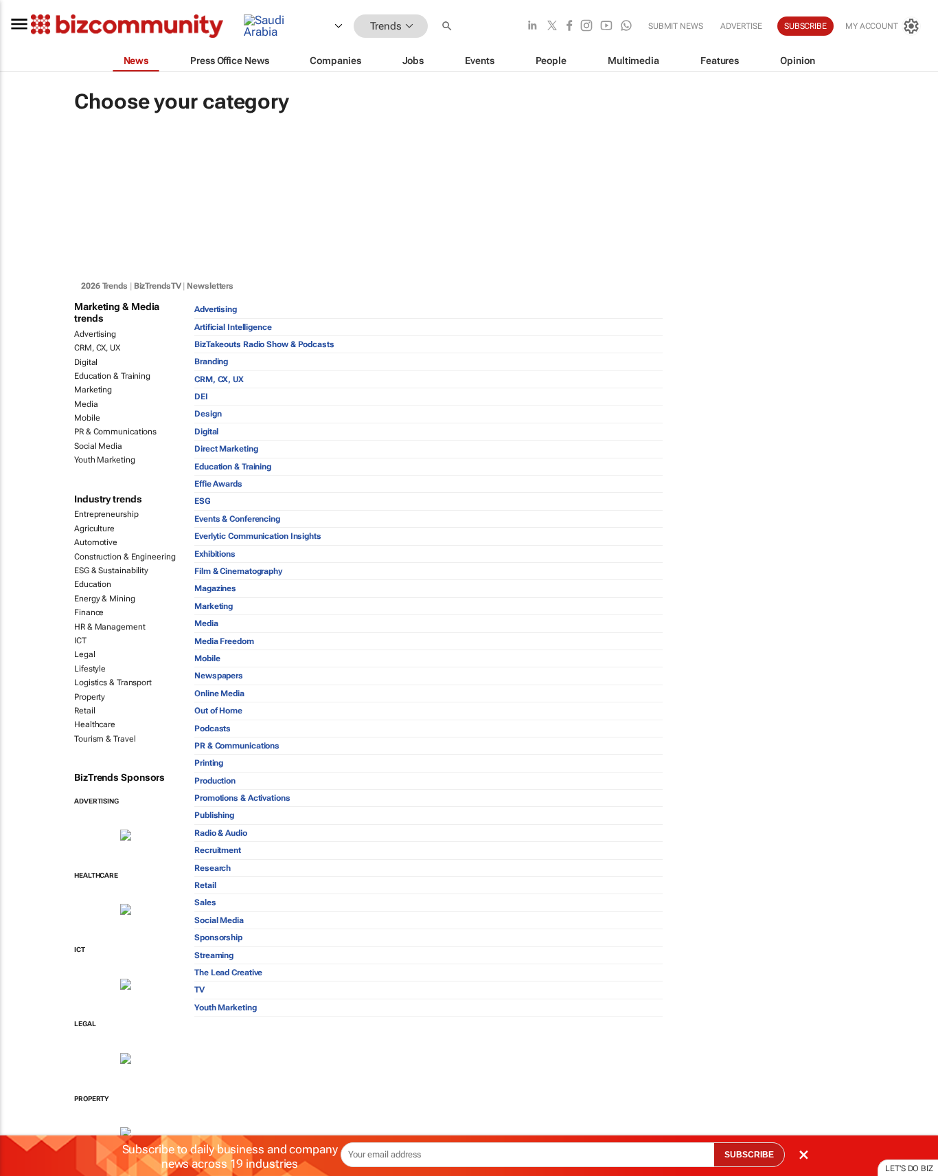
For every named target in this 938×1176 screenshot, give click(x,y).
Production (215, 781)
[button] (448, 26)
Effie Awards (218, 484)
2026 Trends (104, 286)
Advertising (95, 334)
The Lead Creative (228, 972)
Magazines (215, 588)
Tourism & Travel (104, 739)
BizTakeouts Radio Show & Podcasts (264, 344)
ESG (202, 501)
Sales (205, 902)
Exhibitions (215, 554)
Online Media (219, 693)
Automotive (95, 542)
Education (92, 584)
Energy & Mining (104, 598)
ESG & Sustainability (111, 570)
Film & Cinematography (238, 571)
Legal (84, 654)
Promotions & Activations (242, 798)
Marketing (93, 390)
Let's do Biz (909, 1168)
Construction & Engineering (124, 557)
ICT (80, 640)
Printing (208, 763)
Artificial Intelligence (233, 327)
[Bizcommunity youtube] (606, 26)
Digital (86, 362)
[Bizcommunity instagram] (586, 26)
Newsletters (210, 286)
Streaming (213, 955)
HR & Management (110, 627)
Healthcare (94, 724)
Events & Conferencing (237, 519)
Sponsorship (218, 937)
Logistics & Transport (113, 682)
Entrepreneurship (106, 514)
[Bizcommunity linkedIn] (532, 26)
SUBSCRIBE (749, 1155)
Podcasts (212, 728)
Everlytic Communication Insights (257, 536)
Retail (84, 710)
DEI (201, 396)
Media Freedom (224, 641)
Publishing (214, 815)
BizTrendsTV (157, 286)
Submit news (675, 26)
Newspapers (218, 675)
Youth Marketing (104, 460)
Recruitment (217, 850)
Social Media (98, 446)
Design (207, 414)
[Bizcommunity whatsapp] (626, 26)
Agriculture (94, 528)
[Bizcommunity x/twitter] (552, 26)
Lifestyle (90, 669)
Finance (89, 612)
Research (212, 868)
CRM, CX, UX (97, 348)
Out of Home (218, 710)
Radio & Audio (220, 833)
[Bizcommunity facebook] (569, 26)
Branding (211, 361)
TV (199, 990)
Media (86, 404)
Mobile (87, 418)
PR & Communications (115, 431)
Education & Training (112, 376)
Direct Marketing (226, 449)
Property (89, 697)
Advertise (741, 26)
